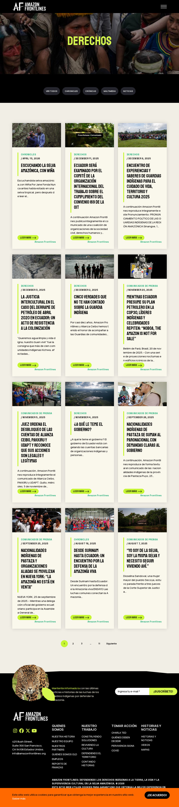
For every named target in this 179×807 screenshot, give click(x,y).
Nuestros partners (58, 747)
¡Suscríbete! (163, 691)
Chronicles (71, 91)
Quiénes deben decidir (121, 739)
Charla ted (119, 732)
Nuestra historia (63, 736)
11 (99, 643)
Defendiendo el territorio (91, 755)
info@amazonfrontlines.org (29, 753)
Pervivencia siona (123, 745)
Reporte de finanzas (59, 765)
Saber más (19, 798)
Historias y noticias (148, 738)
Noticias (128, 91)
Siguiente (111, 643)
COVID (115, 750)
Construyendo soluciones (92, 738)
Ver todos (51, 91)
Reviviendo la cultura (90, 746)
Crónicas (90, 91)
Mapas (145, 749)
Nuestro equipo (62, 741)
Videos (145, 745)
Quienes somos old (64, 754)
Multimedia (110, 91)
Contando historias (88, 763)
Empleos (57, 759)
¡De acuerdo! (157, 795)
